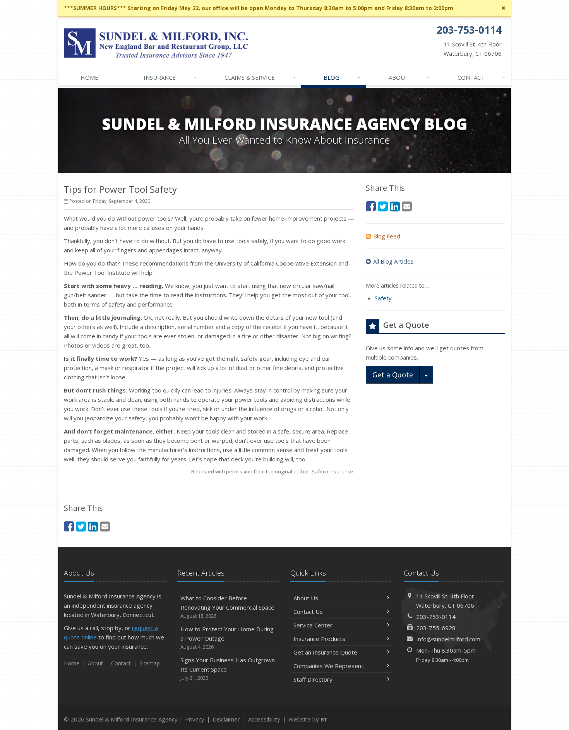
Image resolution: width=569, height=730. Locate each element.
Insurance (170, 77)
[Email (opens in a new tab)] (105, 526)
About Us (305, 598)
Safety (383, 298)
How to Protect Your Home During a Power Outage (227, 637)
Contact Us (308, 611)
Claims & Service (260, 77)
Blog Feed (386, 236)
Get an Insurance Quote (325, 652)
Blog (342, 77)
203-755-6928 (436, 628)
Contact (482, 77)
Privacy (194, 719)
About (409, 77)
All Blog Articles (393, 261)
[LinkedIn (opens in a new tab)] (93, 526)
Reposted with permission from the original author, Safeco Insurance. (272, 471)
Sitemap (149, 663)
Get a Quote (392, 374)
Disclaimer (226, 719)
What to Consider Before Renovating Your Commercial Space (227, 606)
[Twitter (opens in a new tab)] (81, 526)
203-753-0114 (436, 616)
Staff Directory (312, 679)
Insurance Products (319, 639)
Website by (307, 719)
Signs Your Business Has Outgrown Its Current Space (227, 668)
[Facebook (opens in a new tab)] (69, 526)
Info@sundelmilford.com (448, 639)
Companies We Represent (328, 666)
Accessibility (264, 719)
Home (89, 77)
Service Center (312, 625)
